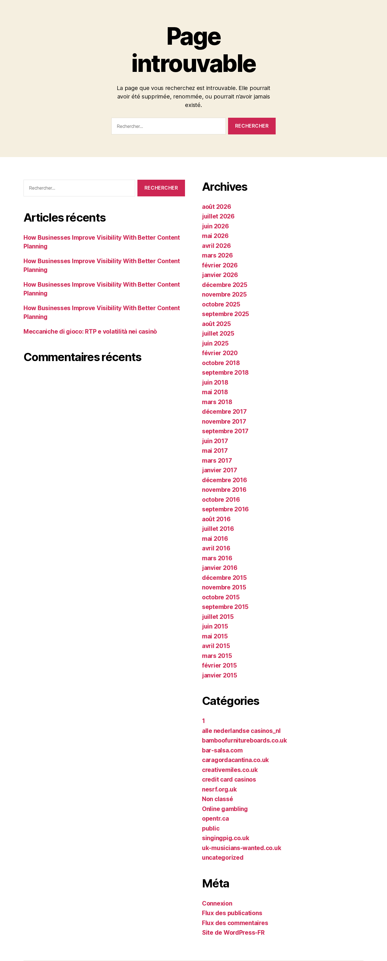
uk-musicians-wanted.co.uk (241, 847)
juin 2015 (215, 626)
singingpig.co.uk (225, 838)
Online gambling (225, 808)
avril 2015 (216, 645)
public (210, 828)
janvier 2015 (219, 675)
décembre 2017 (224, 411)
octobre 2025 (221, 304)
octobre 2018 (221, 362)
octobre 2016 (221, 499)
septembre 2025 (225, 314)
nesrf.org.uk (219, 789)
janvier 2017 (219, 470)
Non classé (217, 799)
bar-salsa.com (222, 750)
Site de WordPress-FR (233, 932)
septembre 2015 (225, 606)
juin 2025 (215, 343)
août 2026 (216, 206)
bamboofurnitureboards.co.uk (244, 740)
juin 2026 (215, 226)
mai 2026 (215, 235)
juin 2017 (215, 441)
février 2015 (219, 665)
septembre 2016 (225, 509)
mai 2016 (215, 538)
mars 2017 (217, 460)
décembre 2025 (224, 284)
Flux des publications (232, 913)
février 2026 (220, 265)
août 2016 (216, 519)
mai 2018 (215, 392)
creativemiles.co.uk (230, 769)
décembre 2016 (224, 480)
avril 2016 (216, 548)
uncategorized (223, 857)
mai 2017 (215, 450)
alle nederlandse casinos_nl (241, 730)
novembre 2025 (224, 294)
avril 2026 (216, 245)
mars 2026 (217, 255)
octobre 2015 (221, 597)
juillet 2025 (218, 333)
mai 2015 (215, 636)
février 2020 (220, 353)
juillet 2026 (218, 216)
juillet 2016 (218, 528)
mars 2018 (217, 402)
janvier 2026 (220, 274)
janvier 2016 (219, 567)
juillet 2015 (218, 616)
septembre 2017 (225, 431)
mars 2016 (217, 558)
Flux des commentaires (235, 922)
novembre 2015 (224, 587)
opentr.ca (215, 818)
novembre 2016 (224, 489)
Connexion (217, 903)
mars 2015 (217, 655)
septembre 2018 (225, 372)
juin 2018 (215, 382)
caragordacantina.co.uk (235, 759)
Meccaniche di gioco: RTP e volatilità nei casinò (90, 331)
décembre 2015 (224, 577)
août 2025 (216, 323)
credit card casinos (229, 779)
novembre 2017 (224, 421)
